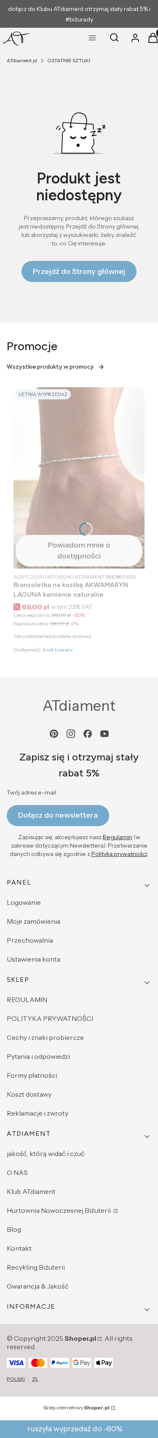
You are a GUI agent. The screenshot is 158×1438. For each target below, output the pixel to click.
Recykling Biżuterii (36, 1267)
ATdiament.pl (22, 60)
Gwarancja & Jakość (38, 1286)
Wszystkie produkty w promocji (50, 366)
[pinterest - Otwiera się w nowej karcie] (54, 733)
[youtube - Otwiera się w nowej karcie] (104, 733)
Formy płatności (32, 1075)
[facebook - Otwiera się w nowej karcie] (88, 733)
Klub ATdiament (31, 1191)
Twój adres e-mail (31, 792)
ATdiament (79, 706)
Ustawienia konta (33, 959)
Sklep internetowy (76, 1407)
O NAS (17, 1172)
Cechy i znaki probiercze (45, 1037)
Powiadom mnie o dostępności (79, 550)
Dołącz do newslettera (58, 815)
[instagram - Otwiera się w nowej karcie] (71, 733)
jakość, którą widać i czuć (46, 1153)
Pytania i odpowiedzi (38, 1056)
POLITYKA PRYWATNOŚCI (50, 1018)
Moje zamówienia (33, 921)
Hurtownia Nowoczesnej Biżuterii (59, 1210)
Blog (14, 1229)
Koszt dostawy (29, 1094)
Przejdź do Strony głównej (79, 271)
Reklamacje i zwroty (37, 1113)
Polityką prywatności (119, 854)
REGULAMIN (27, 999)
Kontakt (19, 1248)
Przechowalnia (30, 940)
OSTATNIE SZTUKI (68, 60)
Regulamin (117, 837)
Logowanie (24, 902)
